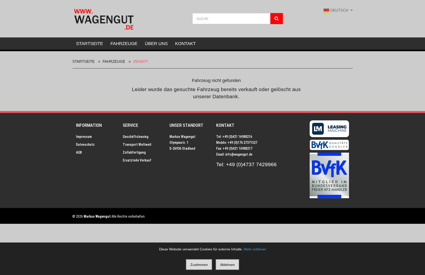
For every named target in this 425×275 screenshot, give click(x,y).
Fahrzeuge (123, 43)
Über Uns (156, 43)
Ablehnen (227, 265)
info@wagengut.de (238, 154)
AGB (79, 152)
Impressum (84, 137)
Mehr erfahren (255, 249)
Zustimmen (199, 265)
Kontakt (185, 43)
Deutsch (339, 10)
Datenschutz (85, 144)
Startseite (89, 43)
